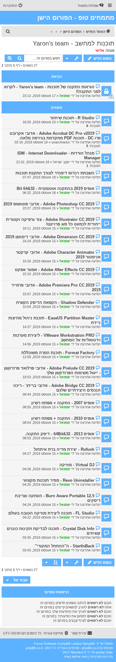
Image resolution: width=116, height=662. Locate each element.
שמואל (64, 96)
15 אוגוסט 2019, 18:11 (39, 228)
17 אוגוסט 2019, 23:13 (39, 96)
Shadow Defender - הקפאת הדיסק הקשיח (55, 302)
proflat (100, 652)
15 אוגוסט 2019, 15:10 (39, 274)
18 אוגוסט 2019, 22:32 (32, 162)
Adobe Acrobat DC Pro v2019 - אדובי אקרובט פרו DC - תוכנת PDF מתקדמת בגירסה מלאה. (55, 135)
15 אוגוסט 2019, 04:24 (39, 504)
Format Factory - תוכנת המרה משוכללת (57, 352)
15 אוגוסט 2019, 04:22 (39, 517)
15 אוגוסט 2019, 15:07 (39, 294)
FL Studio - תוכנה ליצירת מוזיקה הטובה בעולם (51, 513)
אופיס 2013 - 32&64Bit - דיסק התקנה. (59, 434)
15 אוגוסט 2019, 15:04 (39, 307)
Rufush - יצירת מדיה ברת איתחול (64, 449)
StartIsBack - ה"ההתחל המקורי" (64, 546)
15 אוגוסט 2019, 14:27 (39, 327)
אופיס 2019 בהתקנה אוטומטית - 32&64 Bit (55, 188)
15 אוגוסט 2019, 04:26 (39, 469)
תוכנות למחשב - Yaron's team (73, 43)
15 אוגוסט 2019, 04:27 (39, 453)
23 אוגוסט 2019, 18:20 (39, 122)
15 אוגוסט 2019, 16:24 (39, 241)
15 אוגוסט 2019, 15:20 (39, 261)
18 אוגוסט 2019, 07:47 (39, 177)
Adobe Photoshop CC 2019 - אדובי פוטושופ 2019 (48, 204)
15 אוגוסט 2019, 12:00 (39, 357)
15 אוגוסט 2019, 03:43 (39, 550)
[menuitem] (91, 5)
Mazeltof (77, 652)
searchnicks (60, 142)
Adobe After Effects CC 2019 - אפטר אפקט (54, 269)
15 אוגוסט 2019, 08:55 (39, 407)
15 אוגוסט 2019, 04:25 (39, 484)
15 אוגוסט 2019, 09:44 (39, 394)
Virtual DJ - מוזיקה (76, 465)
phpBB (90, 643)
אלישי (99, 50)
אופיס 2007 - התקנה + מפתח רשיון (62, 403)
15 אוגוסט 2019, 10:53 (39, 377)
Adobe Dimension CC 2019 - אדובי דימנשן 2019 (50, 237)
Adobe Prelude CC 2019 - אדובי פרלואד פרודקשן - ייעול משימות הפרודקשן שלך (52, 370)
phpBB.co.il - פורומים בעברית (78, 648)
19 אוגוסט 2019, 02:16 (31, 142)
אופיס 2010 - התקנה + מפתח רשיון (62, 418)
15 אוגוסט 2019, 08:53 (39, 438)
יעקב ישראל (61, 162)
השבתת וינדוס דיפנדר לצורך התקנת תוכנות (54, 173)
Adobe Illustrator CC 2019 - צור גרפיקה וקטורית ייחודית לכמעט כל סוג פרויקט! (53, 221)
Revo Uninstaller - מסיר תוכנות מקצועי (58, 480)
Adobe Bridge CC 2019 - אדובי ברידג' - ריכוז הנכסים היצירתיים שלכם (57, 387)
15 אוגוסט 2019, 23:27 (39, 208)
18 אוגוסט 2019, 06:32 (39, 193)
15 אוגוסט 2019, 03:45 (39, 537)
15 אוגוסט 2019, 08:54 (39, 422)
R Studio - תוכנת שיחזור (72, 118)
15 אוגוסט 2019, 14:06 (39, 344)
